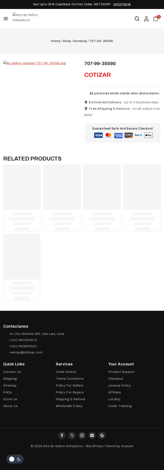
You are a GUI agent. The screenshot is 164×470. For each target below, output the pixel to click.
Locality (114, 399)
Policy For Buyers (70, 392)
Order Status (66, 372)
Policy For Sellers (69, 385)
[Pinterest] (92, 435)
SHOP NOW (122, 4)
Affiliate (114, 392)
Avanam (127, 446)
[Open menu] (5, 18)
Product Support (121, 372)
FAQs (7, 392)
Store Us (10, 399)
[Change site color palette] (14, 459)
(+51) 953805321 (23, 346)
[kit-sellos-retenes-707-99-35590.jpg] (39, 97)
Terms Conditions (70, 378)
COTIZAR (97, 75)
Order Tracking (120, 406)
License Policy (119, 385)
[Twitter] (72, 435)
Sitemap (9, 385)
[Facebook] (62, 435)
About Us (10, 406)
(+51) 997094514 (23, 340)
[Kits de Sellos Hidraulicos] (34, 18)
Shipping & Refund (70, 399)
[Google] (102, 435)
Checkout (115, 378)
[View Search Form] (137, 18)
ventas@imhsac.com (26, 352)
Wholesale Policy (69, 406)
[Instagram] (82, 435)
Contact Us (12, 372)
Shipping (10, 378)
